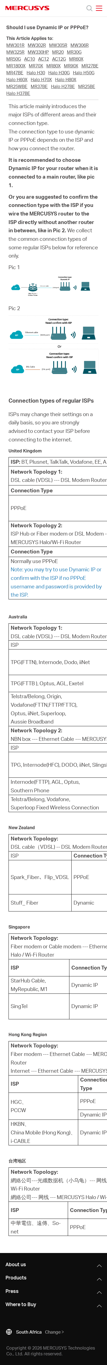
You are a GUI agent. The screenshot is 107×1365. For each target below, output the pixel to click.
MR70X (36, 66)
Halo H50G (83, 72)
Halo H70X (41, 79)
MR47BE (14, 72)
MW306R (80, 45)
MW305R (58, 45)
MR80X (53, 66)
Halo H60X (16, 79)
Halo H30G (59, 72)
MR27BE (89, 66)
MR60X (76, 59)
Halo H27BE (63, 86)
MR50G (13, 59)
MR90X (71, 66)
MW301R (15, 45)
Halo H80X (65, 79)
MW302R (37, 45)
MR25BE (86, 86)
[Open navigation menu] (99, 8)
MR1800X (16, 66)
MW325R (15, 52)
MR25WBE (16, 86)
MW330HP (38, 52)
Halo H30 (36, 72)
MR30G (74, 52)
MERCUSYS (27, 8)
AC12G (59, 59)
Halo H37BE (18, 93)
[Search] (89, 8)
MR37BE (39, 86)
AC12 (43, 59)
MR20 (58, 52)
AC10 (29, 59)
